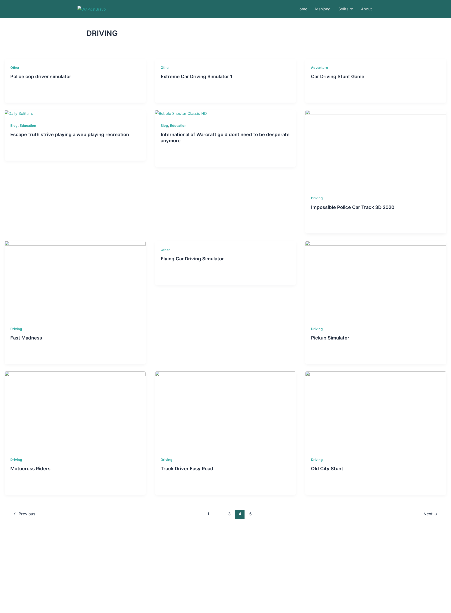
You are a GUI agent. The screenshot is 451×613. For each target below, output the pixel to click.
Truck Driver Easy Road (187, 468)
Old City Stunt (327, 468)
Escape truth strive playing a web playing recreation (69, 134)
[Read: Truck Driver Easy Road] (225, 410)
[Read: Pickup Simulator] (375, 280)
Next (430, 513)
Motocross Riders (30, 468)
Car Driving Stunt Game (337, 76)
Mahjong (322, 9)
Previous (24, 513)
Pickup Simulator (330, 338)
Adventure (319, 67)
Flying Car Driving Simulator (192, 259)
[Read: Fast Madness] (75, 280)
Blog (14, 125)
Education (28, 125)
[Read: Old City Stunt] (375, 410)
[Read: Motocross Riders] (75, 410)
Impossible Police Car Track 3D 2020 (352, 207)
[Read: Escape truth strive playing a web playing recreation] (19, 113)
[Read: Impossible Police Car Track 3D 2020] (375, 149)
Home (302, 9)
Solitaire (345, 9)
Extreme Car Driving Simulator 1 (197, 76)
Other (14, 67)
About (366, 9)
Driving (317, 198)
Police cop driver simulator (40, 76)
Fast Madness (26, 338)
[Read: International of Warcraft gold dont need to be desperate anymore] (181, 113)
